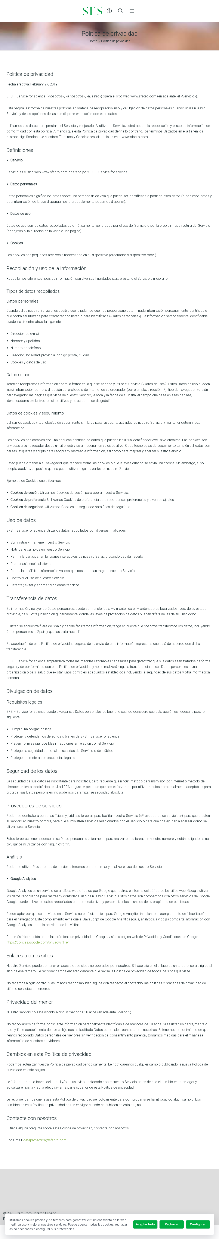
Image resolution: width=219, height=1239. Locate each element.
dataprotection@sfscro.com (45, 1140)
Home (93, 41)
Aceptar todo (145, 1224)
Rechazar (172, 1224)
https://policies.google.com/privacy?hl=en (38, 942)
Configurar (198, 1224)
